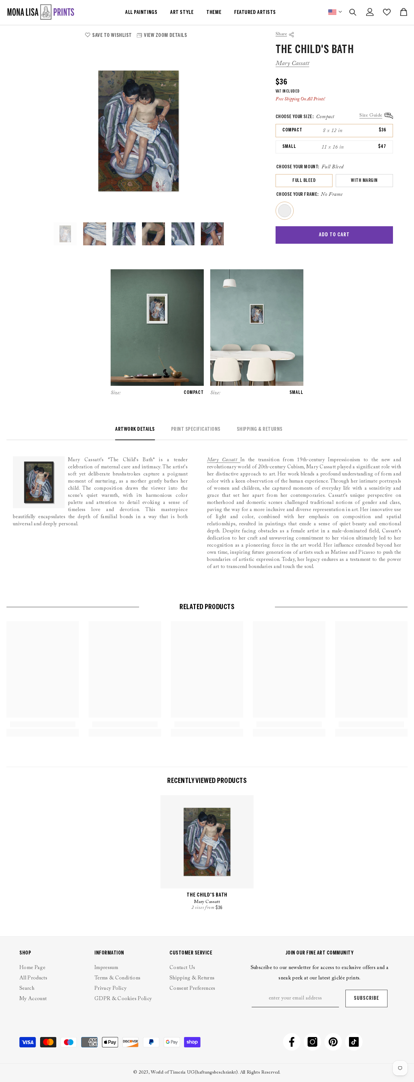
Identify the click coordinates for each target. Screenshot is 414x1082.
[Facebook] (291, 1042)
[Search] (353, 12)
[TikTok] (354, 1042)
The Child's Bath (207, 895)
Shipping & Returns (260, 429)
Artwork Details (135, 429)
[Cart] (404, 12)
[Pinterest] (333, 1042)
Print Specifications (196, 429)
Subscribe (366, 998)
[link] (42, 724)
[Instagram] (312, 1042)
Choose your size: (305, 116)
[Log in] (370, 12)
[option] (138, 131)
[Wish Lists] (387, 12)
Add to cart (334, 234)
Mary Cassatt (292, 63)
